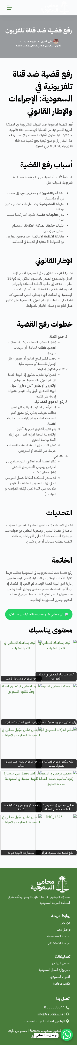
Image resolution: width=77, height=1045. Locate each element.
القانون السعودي (53, 45)
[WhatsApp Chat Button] (67, 1035)
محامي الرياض (37, 45)
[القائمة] (9, 7)
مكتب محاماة (22, 45)
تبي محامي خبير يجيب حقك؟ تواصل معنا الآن (36, 614)
